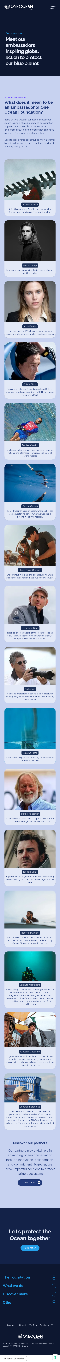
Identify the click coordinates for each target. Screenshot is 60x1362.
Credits (25, 1346)
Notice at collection (13, 1358)
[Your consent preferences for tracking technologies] (55, 1357)
